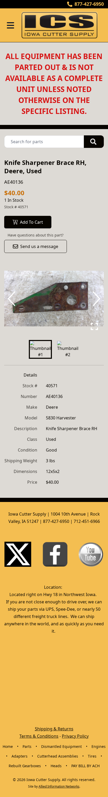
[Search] (94, 141)
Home (8, 746)
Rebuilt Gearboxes (25, 765)
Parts (27, 746)
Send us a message (39, 246)
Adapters (20, 756)
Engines (98, 746)
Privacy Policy (75, 736)
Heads (56, 765)
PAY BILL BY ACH (85, 765)
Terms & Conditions (38, 736)
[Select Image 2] (67, 349)
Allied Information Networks (59, 786)
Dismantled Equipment (61, 746)
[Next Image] (95, 298)
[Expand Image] (94, 326)
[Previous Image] (12, 298)
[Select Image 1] (40, 349)
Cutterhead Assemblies (57, 756)
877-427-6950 (89, 4)
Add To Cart (31, 222)
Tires (92, 756)
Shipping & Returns (54, 729)
